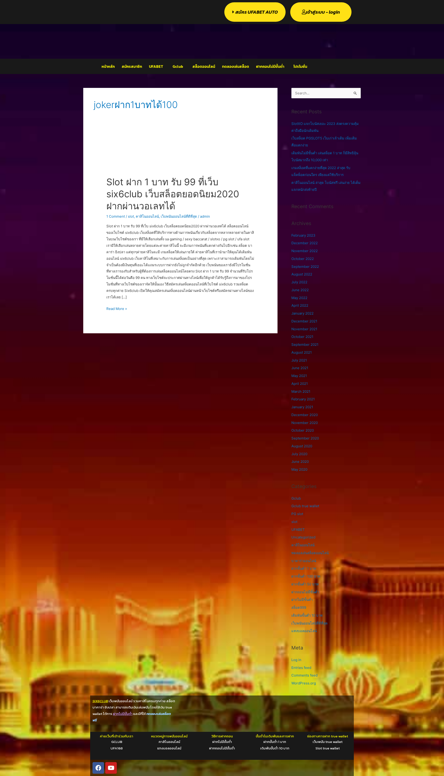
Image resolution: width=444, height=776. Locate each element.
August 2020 (301, 446)
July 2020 (299, 454)
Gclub (178, 66)
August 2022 (301, 274)
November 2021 (304, 329)
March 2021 (300, 391)
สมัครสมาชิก (132, 66)
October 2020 (302, 430)
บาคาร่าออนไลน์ (303, 561)
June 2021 (299, 368)
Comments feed (304, 675)
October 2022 (302, 259)
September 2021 (304, 344)
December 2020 (304, 415)
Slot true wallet (327, 748)
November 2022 (304, 251)
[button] (157, 66)
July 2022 (299, 282)
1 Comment (115, 216)
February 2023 (303, 235)
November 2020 (304, 422)
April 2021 (299, 383)
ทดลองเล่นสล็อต (235, 66)
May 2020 (299, 469)
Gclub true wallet (305, 506)
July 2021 (299, 360)
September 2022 (305, 266)
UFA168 (117, 748)
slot (131, 216)
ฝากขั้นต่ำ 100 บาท (305, 576)
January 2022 (302, 313)
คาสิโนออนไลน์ (147, 216)
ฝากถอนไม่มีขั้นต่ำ (270, 66)
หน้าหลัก (108, 66)
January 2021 (302, 407)
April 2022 (299, 305)
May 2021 (299, 376)
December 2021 (304, 321)
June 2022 (300, 290)
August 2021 (301, 352)
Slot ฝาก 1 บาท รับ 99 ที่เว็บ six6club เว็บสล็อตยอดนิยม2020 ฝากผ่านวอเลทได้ (172, 194)
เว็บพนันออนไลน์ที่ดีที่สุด (179, 216)
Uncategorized (303, 537)
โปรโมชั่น (300, 66)
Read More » (116, 308)
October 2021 (302, 336)
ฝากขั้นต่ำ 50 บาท (305, 584)
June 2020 (300, 461)
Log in (296, 660)
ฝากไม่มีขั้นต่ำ (302, 599)
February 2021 (303, 399)
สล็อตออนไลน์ (203, 66)
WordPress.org (303, 683)
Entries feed (301, 667)
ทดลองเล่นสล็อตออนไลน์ (310, 553)
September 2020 (305, 438)
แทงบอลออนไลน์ (304, 631)
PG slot (297, 514)
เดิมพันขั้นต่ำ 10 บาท (307, 615)
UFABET (156, 66)
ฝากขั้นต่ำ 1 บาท (303, 568)
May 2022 (299, 298)
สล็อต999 (298, 607)
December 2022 (304, 243)
